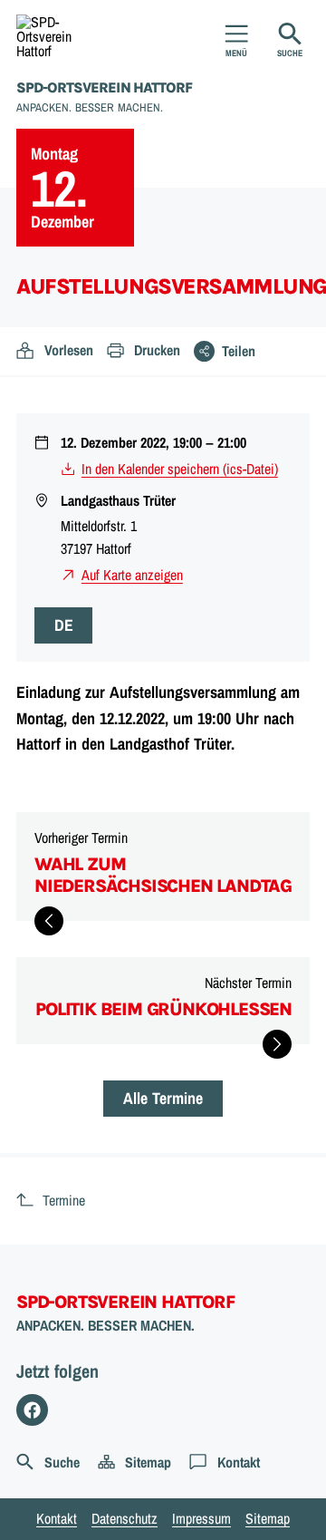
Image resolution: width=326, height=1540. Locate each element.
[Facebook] (32, 1410)
